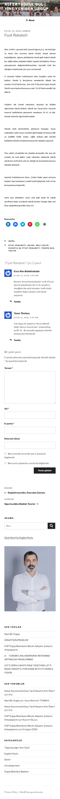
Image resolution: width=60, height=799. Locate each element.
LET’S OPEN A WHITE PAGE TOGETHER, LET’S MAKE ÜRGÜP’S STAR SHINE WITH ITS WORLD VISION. (28, 669)
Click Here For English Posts (18, 537)
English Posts (11, 753)
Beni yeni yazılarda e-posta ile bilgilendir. (28, 463)
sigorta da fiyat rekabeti (24, 248)
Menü (31, 20)
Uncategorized (12, 765)
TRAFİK (12, 251)
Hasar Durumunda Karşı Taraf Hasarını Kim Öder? (29, 691)
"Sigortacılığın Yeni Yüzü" (17, 747)
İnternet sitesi (12, 438)
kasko (31, 245)
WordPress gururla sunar (31, 792)
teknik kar (47, 248)
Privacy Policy (10, 792)
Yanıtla (17, 301)
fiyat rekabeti (17, 245)
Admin (26, 31)
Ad (6, 408)
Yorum (8, 368)
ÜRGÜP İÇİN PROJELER (16, 640)
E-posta (9, 423)
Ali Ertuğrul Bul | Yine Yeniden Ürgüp (26, 6)
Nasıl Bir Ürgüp (12, 634)
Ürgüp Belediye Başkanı (16, 771)
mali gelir (42, 245)
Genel (11, 241)
